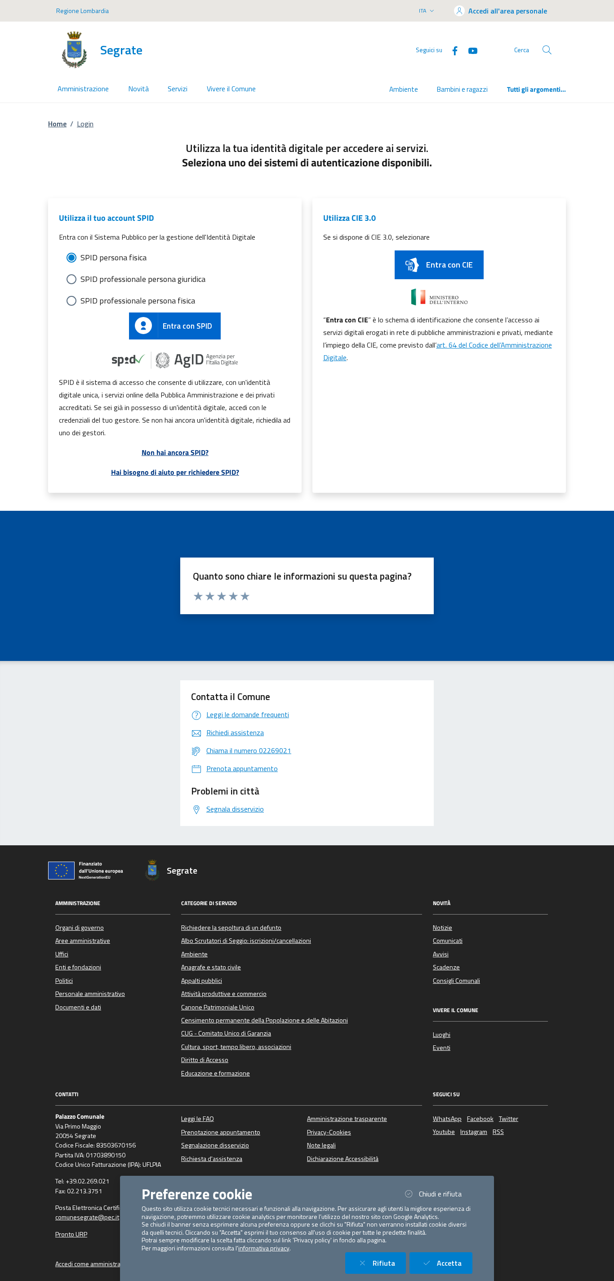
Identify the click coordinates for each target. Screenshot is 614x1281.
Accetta (454, 1262)
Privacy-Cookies (329, 1132)
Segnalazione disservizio (215, 1145)
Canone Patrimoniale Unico (217, 1007)
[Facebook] (451, 49)
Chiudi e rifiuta (445, 1193)
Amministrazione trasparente (347, 1119)
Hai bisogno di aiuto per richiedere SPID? (175, 472)
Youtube (444, 1132)
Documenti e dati (78, 1007)
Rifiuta (389, 1262)
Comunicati (448, 941)
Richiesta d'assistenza (211, 1159)
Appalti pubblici (201, 981)
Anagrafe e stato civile (211, 967)
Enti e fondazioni (78, 967)
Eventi (441, 1048)
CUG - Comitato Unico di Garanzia (226, 1033)
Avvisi (441, 954)
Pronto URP (71, 1234)
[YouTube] (469, 49)
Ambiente (403, 89)
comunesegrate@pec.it (87, 1217)
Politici (64, 981)
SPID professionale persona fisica (137, 301)
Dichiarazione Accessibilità (342, 1159)
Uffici (61, 954)
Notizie (442, 928)
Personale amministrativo (90, 994)
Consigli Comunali (456, 981)
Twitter (508, 1119)
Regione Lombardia (82, 10)
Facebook (480, 1119)
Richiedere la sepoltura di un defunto (231, 928)
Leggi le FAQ (197, 1119)
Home (57, 123)
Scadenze (446, 967)
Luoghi (441, 1035)
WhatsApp (447, 1119)
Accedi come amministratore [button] (93, 1264)
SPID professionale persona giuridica (142, 279)
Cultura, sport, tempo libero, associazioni (236, 1047)
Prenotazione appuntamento (220, 1132)
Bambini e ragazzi (462, 89)
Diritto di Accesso (204, 1060)
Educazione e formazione (215, 1073)
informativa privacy (263, 1248)
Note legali (321, 1145)
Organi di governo (79, 928)
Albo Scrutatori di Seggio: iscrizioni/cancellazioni (246, 941)
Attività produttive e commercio (224, 994)
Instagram (473, 1132)
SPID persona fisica (113, 257)
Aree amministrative (82, 941)
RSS (498, 1132)
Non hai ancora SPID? (175, 452)
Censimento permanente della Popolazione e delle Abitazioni (264, 1020)
